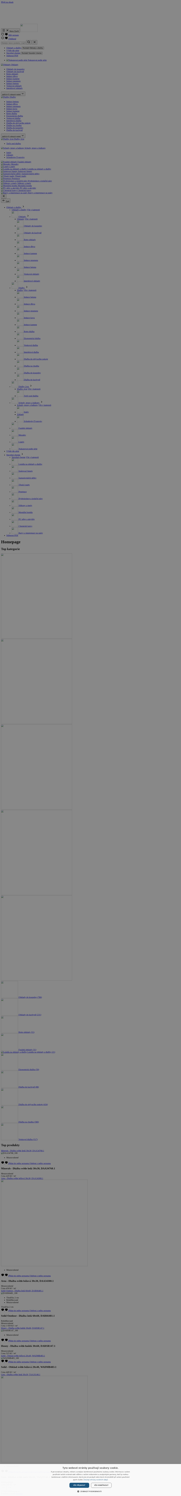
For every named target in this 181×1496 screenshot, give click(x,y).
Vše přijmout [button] (79, 1485)
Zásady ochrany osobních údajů (95, 1480)
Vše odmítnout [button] (101, 1485)
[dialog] (90, 1480)
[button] (90, 1491)
